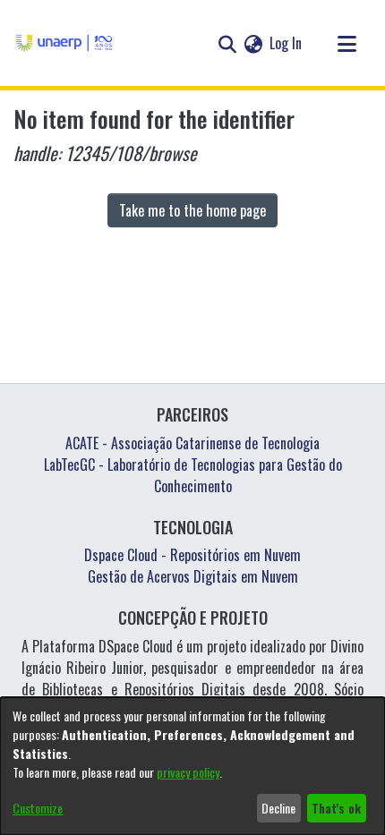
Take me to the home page (192, 210)
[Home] (64, 43)
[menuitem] (253, 43)
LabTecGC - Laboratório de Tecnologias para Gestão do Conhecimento (193, 475)
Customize (38, 807)
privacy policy (188, 772)
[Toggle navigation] (346, 43)
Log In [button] (287, 43)
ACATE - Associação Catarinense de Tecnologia (192, 443)
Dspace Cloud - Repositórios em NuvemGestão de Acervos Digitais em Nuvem (192, 565)
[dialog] (192, 766)
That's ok (336, 807)
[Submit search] (227, 43)
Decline (278, 807)
